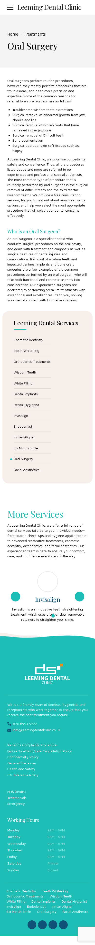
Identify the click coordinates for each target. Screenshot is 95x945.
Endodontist (23, 426)
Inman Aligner (24, 437)
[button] (15, 596)
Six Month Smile (26, 448)
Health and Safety (21, 769)
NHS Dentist (16, 791)
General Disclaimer (21, 763)
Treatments (35, 34)
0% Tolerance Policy (22, 775)
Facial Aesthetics (26, 470)
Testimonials (17, 798)
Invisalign (21, 415)
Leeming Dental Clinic (49, 6)
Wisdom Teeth (25, 372)
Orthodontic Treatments (32, 361)
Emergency (16, 803)
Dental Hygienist (26, 405)
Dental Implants (26, 394)
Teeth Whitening (26, 350)
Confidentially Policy (23, 757)
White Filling (23, 383)
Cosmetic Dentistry (28, 340)
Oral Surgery (23, 459)
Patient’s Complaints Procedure (32, 745)
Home (12, 34)
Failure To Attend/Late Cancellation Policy (39, 751)
